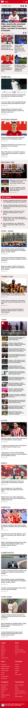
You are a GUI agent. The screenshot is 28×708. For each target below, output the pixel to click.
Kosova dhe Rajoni (19, 647)
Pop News (18, 659)
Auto (16, 651)
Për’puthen (3, 684)
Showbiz (17, 662)
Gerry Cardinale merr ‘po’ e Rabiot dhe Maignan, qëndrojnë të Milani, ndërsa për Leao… (14, 223)
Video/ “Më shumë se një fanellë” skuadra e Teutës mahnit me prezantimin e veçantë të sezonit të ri (13, 152)
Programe (4, 680)
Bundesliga (6, 505)
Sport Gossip (7, 595)
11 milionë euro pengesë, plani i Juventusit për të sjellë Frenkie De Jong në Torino (13, 445)
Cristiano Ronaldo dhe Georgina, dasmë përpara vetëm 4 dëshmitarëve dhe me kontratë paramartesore (12, 632)
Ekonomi (3, 649)
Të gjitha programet (5, 692)
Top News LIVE (4, 655)
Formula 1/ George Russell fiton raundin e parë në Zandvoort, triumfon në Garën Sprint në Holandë (14, 571)
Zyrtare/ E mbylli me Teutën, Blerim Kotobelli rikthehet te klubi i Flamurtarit (17, 188)
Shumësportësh (8, 550)
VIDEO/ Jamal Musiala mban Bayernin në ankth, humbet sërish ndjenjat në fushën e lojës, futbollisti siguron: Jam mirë (13, 543)
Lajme (3, 641)
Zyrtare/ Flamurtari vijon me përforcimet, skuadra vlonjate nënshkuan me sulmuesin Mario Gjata (12, 170)
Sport (3, 659)
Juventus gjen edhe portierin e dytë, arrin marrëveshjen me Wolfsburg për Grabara (12, 480)
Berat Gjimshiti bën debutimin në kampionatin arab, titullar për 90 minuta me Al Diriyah (13, 94)
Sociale (2, 651)
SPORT (6, 2)
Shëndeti (17, 668)
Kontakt (17, 686)
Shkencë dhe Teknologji (20, 649)
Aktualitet (3, 647)
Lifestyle (17, 664)
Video (5, 317)
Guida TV (3, 694)
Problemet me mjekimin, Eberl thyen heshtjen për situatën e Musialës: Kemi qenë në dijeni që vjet (14, 525)
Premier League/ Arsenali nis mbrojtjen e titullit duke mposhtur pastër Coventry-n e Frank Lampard (12, 309)
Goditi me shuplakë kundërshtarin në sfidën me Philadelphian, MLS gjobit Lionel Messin (15, 199)
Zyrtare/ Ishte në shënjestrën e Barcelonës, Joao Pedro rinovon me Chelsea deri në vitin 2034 (13, 301)
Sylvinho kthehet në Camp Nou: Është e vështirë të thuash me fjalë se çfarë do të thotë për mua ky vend (12, 109)
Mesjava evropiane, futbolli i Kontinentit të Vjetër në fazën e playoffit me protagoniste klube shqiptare (13, 266)
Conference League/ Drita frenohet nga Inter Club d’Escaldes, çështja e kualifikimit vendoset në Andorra (14, 258)
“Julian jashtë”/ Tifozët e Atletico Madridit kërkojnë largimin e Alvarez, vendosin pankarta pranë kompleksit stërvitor (14, 453)
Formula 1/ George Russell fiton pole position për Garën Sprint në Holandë (13, 587)
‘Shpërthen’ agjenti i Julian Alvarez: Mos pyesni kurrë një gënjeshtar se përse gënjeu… (14, 210)
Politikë (2, 643)
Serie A (4, 461)
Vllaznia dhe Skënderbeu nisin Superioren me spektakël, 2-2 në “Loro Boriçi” (13, 144)
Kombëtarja (6, 75)
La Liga (4, 418)
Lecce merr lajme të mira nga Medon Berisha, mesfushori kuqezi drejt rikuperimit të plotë (13, 101)
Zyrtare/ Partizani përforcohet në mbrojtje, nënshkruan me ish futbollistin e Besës (13, 137)
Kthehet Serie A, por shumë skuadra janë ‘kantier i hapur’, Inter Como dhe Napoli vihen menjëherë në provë (15, 216)
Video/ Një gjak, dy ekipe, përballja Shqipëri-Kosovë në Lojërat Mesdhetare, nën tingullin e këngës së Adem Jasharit (13, 249)
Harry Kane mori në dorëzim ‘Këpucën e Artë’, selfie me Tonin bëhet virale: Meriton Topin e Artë (13, 534)
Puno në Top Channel (20, 688)
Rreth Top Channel (19, 682)
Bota (16, 641)
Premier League (7, 274)
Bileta (16, 684)
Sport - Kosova (7, 229)
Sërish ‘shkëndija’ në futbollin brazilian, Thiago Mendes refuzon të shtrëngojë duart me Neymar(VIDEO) (13, 624)
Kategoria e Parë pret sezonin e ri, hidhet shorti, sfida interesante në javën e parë (18, 180)
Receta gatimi (18, 672)
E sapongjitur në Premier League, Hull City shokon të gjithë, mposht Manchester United (13, 293)
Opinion (17, 643)
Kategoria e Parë (8, 160)
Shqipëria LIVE (4, 686)
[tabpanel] (14, 20)
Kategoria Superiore (9, 117)
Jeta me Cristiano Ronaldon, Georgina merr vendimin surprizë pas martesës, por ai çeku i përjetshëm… (15, 204)
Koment (17, 645)
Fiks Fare (3, 688)
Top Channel (19, 680)
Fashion (17, 666)
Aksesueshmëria (19, 694)
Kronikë (2, 645)
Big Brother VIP (4, 682)
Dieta (16, 670)
